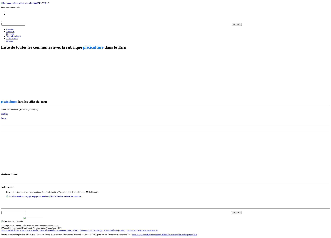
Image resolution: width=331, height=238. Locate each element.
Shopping (10, 34)
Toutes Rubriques (13, 36)
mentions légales (111, 230)
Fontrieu (4, 114)
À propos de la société (29, 230)
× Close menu (12, 38)
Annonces (10, 31)
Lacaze (4, 118)
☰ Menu (9, 41)
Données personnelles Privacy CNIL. (63, 230)
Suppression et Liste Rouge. (91, 230)
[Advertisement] (78, 75)
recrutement (132, 230)
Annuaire (10, 29)
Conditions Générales (10, 230)
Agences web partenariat (147, 230)
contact (122, 230)
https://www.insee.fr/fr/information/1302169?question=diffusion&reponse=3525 (164, 235)
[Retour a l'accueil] (25, 3)
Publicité (43, 230)
